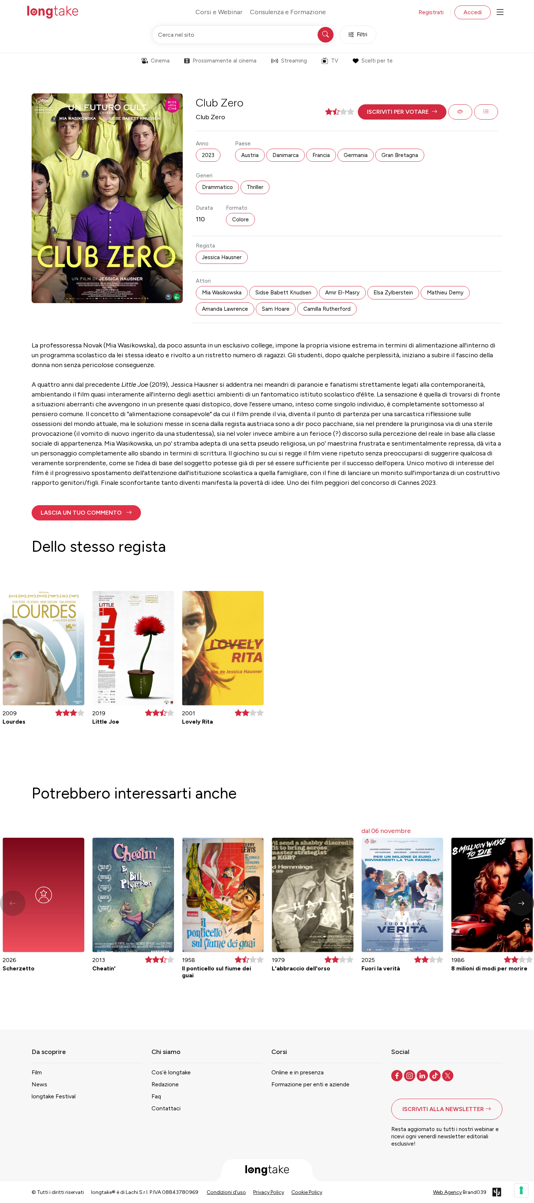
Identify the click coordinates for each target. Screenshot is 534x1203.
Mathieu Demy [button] (445, 292)
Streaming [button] (294, 60)
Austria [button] (250, 155)
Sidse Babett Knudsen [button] (283, 292)
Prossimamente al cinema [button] (224, 60)
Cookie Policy (306, 1192)
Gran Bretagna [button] (399, 155)
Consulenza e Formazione (288, 12)
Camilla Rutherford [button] (327, 309)
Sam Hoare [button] (276, 309)
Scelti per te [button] (377, 60)
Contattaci (166, 1108)
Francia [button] (321, 155)
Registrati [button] (431, 12)
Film (37, 1072)
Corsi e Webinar (219, 12)
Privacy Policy (268, 1192)
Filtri (362, 34)
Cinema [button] (160, 60)
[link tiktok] (435, 1075)
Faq (156, 1096)
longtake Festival (54, 1096)
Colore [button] (240, 219)
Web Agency (447, 1192)
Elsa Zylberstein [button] (393, 292)
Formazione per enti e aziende (310, 1084)
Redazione (165, 1084)
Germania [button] (356, 155)
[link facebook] (397, 1075)
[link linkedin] (423, 1075)
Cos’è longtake (171, 1072)
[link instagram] (410, 1075)
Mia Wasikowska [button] (222, 292)
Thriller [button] (255, 187)
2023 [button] (208, 155)
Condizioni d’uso (226, 1192)
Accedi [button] (473, 12)
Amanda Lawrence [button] (225, 309)
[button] (402, 112)
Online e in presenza (297, 1072)
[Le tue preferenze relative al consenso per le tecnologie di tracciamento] (521, 1190)
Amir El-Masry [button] (342, 292)
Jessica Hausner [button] (222, 257)
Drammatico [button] (217, 187)
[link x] (448, 1075)
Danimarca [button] (285, 155)
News (39, 1084)
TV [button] (334, 60)
